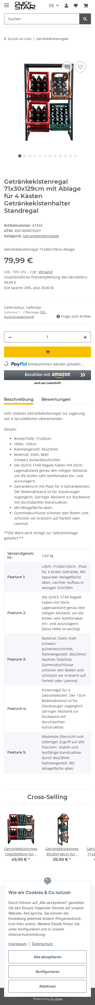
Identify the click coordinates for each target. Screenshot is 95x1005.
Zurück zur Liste (19, 38)
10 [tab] (65, 155)
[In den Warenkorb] (8, 54)
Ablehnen (47, 986)
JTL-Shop (56, 998)
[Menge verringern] (9, 337)
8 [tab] (55, 155)
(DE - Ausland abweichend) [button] (25, 314)
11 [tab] (70, 155)
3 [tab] (29, 155)
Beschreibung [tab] (18, 399)
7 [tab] (50, 155)
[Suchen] (85, 18)
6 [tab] (45, 155)
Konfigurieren (48, 971)
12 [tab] (75, 155)
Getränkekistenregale (41, 235)
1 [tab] (19, 155)
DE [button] (51, 5)
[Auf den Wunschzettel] (80, 67)
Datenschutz (42, 944)
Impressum (17, 944)
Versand (45, 271)
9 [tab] (60, 155)
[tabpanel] (47, 101)
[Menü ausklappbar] (6, 3)
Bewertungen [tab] (56, 399)
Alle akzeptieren (48, 957)
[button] (66, 6)
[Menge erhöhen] (85, 337)
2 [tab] (24, 155)
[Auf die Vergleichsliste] (67, 67)
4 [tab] (34, 155)
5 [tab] (40, 155)
